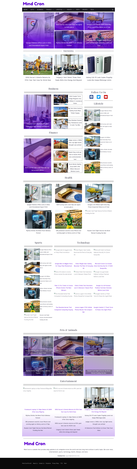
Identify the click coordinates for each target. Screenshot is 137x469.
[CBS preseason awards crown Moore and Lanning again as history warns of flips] (99, 39)
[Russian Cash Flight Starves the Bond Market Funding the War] (99, 366)
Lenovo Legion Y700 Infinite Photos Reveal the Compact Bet (83, 310)
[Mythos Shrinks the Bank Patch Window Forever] (69, 39)
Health (69, 9)
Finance (49, 9)
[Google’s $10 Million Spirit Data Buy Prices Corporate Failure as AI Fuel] (99, 21)
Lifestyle (59, 9)
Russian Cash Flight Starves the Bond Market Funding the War (46, 317)
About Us (35, 463)
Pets (77, 9)
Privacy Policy (55, 463)
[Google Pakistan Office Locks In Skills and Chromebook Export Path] (38, 30)
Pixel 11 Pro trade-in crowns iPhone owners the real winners (64, 288)
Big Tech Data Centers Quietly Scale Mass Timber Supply (75, 111)
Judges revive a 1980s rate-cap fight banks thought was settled (75, 142)
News (25, 9)
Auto (32, 9)
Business (40, 9)
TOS (61, 463)
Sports (85, 9)
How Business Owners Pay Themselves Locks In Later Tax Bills (75, 123)
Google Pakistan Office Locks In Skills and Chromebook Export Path (106, 113)
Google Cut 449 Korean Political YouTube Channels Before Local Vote (103, 288)
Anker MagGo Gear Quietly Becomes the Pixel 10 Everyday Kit (83, 266)
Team (65, 463)
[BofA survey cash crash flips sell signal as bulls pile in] (69, 21)
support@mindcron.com (72, 456)
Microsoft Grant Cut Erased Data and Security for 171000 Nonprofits (103, 266)
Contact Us (41, 463)
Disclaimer (48, 463)
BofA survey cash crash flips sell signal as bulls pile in (106, 126)
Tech (92, 9)
